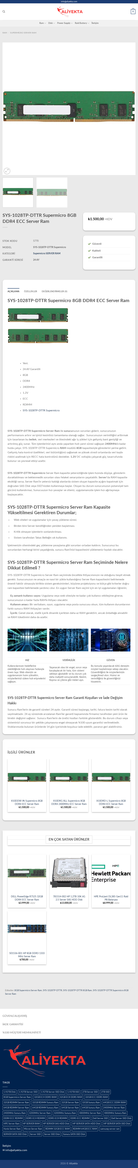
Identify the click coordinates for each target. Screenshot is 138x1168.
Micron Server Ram (33, 1129)
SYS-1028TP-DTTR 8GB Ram (77, 990)
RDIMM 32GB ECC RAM (57, 1129)
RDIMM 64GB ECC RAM (85, 1129)
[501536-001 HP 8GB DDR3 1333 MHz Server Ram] (27, 930)
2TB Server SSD (90, 1092)
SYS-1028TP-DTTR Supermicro (41, 410)
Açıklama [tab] (13, 291)
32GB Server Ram (70, 1103)
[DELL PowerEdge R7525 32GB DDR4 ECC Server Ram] (27, 873)
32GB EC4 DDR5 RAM (45, 1097)
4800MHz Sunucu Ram (115, 1113)
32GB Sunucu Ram (91, 1103)
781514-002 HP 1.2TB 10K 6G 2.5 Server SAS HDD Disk (69, 898)
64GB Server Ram (70, 1108)
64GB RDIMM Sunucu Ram (45, 1108)
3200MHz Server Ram (40, 1113)
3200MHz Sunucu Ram (65, 1113)
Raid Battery (81, 23)
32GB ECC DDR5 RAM (96, 1097)
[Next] (129, 108)
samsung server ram (110, 1129)
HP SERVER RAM (31, 1124)
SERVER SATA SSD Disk (15, 1134)
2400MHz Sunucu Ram (15, 1113)
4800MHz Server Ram (90, 1113)
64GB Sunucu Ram (91, 1108)
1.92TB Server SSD (28, 1092)
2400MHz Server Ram (114, 1108)
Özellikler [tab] (30, 291)
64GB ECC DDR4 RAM (114, 1103)
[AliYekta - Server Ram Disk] (69, 11)
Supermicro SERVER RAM (23, 33)
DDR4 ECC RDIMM (13, 1118)
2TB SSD (105, 1092)
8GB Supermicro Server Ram (28, 990)
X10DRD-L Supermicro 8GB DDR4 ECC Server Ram (111, 802)
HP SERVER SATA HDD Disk (86, 1124)
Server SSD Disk (52, 1134)
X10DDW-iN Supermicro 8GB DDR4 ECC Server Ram (27, 802)
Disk (50, 23)
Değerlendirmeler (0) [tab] (54, 291)
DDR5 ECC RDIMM (80, 1118)
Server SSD (35, 1134)
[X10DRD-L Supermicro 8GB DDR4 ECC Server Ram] (111, 778)
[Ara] (4, 11)
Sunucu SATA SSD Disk (74, 1134)
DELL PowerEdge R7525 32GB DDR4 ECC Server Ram (27, 898)
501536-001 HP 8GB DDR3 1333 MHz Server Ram (27, 955)
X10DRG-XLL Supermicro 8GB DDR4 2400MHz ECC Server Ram (69, 802)
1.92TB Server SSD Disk (52, 1092)
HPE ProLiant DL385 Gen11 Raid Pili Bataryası (111, 898)
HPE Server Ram (12, 1124)
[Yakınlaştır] (7, 171)
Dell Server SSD (100, 1118)
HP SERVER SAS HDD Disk (56, 1124)
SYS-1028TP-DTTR (52, 990)
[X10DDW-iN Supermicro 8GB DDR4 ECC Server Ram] (27, 778)
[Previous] (9, 108)
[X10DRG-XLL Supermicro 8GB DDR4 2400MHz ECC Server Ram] (69, 778)
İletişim (95, 23)
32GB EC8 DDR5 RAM (71, 1097)
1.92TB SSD (73, 1092)
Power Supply (63, 23)
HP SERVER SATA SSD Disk (117, 1124)
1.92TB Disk (10, 1092)
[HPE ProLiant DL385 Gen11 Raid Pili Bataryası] (111, 873)
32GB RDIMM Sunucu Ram (45, 1103)
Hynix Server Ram (12, 1129)
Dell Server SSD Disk (121, 1118)
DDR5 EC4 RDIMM (35, 1118)
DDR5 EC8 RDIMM (57, 1118)
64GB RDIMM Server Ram (16, 1108)
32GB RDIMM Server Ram (16, 1103)
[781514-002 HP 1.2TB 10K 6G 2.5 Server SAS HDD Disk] (69, 873)
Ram (41, 23)
